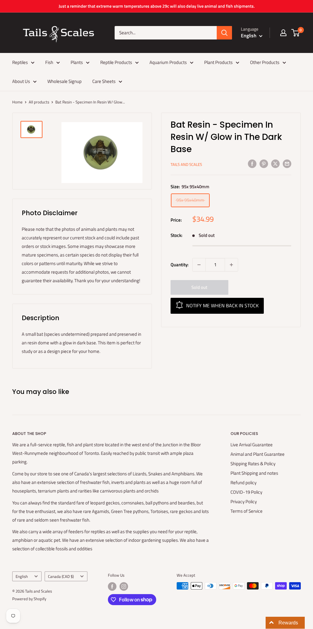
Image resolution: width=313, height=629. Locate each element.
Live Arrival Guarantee (251, 444)
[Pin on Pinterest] (264, 163)
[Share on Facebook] (252, 163)
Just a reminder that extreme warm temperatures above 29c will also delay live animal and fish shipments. (157, 6)
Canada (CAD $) (61, 576)
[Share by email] (287, 163)
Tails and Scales (186, 164)
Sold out (199, 287)
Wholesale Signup (64, 81)
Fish (49, 62)
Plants (77, 62)
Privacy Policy (243, 501)
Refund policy (243, 482)
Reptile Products (116, 62)
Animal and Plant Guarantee (257, 454)
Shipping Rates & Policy (252, 463)
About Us (21, 81)
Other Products (264, 62)
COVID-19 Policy (246, 492)
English (22, 576)
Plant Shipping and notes (254, 473)
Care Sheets (104, 81)
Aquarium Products (168, 62)
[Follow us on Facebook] (112, 586)
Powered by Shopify (29, 599)
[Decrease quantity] (199, 264)
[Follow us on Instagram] (124, 586)
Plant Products (218, 62)
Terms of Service (246, 511)
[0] (296, 32)
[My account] (283, 32)
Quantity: (180, 264)
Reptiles (20, 62)
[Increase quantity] (231, 264)
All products (39, 102)
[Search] (224, 32)
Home (17, 102)
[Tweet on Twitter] (275, 163)
